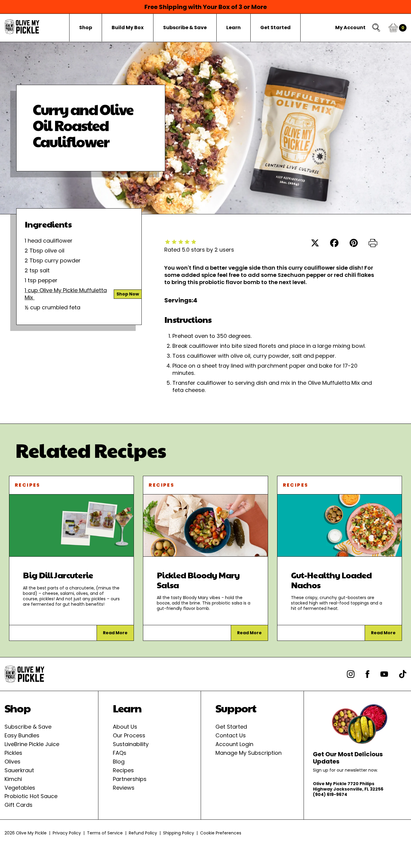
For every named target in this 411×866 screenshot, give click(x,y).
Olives (12, 761)
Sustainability (131, 744)
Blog (119, 761)
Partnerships (130, 779)
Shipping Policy (178, 833)
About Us (125, 726)
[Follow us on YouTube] (384, 674)
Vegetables (20, 787)
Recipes (27, 485)
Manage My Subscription (248, 753)
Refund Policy (143, 833)
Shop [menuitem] (85, 27)
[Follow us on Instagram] (351, 674)
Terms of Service (105, 833)
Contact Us (230, 735)
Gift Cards (18, 805)
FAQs (119, 753)
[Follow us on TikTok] (402, 674)
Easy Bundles (22, 735)
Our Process (129, 735)
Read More (115, 633)
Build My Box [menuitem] (128, 27)
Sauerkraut (19, 770)
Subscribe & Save (28, 726)
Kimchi (13, 779)
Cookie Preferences (220, 833)
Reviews (123, 787)
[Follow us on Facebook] (367, 674)
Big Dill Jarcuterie (58, 575)
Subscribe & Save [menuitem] (185, 27)
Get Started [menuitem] (275, 27)
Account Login (234, 744)
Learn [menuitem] (233, 27)
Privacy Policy (67, 833)
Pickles (13, 753)
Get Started (231, 726)
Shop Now (127, 294)
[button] (373, 244)
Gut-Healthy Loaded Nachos (331, 579)
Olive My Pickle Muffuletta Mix (66, 293)
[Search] (376, 28)
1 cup (32, 290)
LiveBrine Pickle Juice (32, 744)
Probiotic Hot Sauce (31, 796)
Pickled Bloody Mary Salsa (198, 579)
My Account (350, 28)
